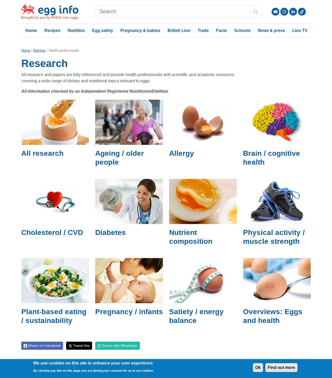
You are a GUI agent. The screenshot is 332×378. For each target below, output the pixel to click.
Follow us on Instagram (284, 12)
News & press (271, 30)
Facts (221, 30)
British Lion (179, 30)
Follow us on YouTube (275, 12)
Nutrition (76, 30)
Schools (242, 30)
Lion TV (300, 30)
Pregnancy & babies (140, 30)
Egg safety (102, 30)
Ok (258, 367)
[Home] (50, 11)
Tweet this (81, 345)
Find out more (281, 367)
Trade (203, 30)
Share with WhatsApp (119, 345)
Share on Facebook (44, 345)
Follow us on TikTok (302, 12)
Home (31, 30)
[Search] (255, 11)
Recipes (52, 30)
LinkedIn (293, 12)
